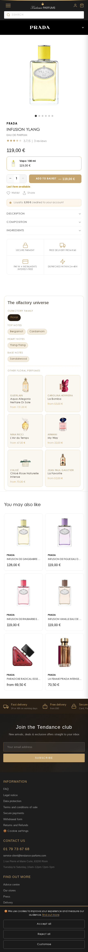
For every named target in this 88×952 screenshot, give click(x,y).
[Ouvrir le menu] (83, 27)
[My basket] (82, 5)
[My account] (75, 5)
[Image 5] (49, 116)
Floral (14, 317)
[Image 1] (36, 116)
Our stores (9, 890)
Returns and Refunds (15, 825)
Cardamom (37, 331)
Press (6, 896)
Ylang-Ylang (18, 345)
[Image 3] (42, 116)
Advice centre (11, 884)
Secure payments (13, 813)
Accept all (44, 924)
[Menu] (8, 5)
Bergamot (16, 331)
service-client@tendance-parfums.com (24, 855)
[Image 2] (39, 116)
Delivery (8, 902)
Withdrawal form (12, 819)
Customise (44, 944)
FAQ (6, 789)
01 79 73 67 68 (16, 849)
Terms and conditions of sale (20, 807)
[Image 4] (46, 116)
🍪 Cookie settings (15, 831)
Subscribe (44, 757)
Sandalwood (18, 359)
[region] (44, 706)
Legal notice (10, 795)
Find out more (50, 915)
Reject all (44, 934)
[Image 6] (52, 116)
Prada (12, 123)
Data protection (12, 801)
